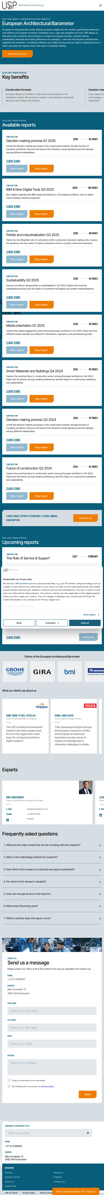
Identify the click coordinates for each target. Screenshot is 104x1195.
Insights (58, 1177)
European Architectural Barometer (35, 19)
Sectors (9, 1172)
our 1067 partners (20, 583)
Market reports (12, 1177)
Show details (89, 615)
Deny (19, 623)
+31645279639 (33, 814)
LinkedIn (30, 818)
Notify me (88, 637)
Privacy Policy (29, 1192)
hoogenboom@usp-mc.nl (37, 809)
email (9, 1035)
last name (11, 1019)
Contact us (85, 518)
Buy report (41, 168)
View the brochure (17, 53)
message (10, 1055)
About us (9, 1181)
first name (11, 1003)
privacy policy (47, 1086)
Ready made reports (10, 19)
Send (88, 1094)
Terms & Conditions (48, 1192)
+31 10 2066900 (16, 979)
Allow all (85, 623)
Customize (50, 623)
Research (58, 1172)
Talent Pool (10, 1186)
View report (17, 168)
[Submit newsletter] (88, 1133)
